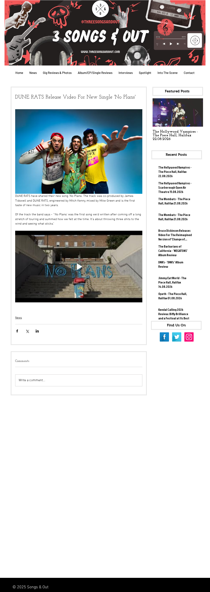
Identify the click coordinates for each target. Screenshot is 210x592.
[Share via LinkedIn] (37, 331)
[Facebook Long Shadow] (164, 337)
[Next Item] (196, 112)
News (18, 318)
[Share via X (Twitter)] (27, 331)
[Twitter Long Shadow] (176, 337)
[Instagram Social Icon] (189, 337)
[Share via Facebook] (17, 331)
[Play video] (78, 266)
